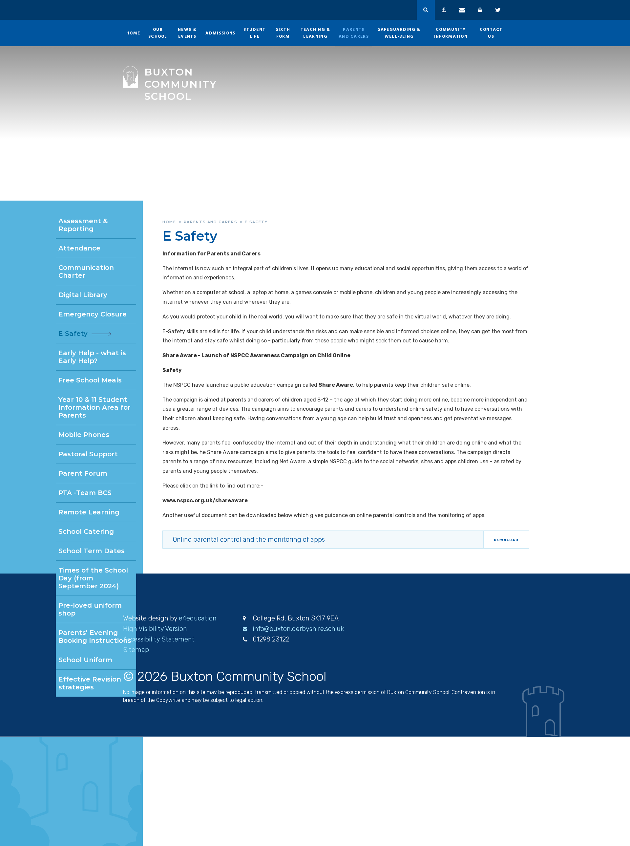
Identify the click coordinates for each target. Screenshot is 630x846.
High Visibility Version (155, 629)
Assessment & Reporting (83, 225)
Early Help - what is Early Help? (92, 357)
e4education (198, 618)
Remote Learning (88, 512)
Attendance (79, 248)
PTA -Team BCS (85, 493)
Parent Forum (82, 473)
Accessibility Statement (159, 639)
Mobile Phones (83, 435)
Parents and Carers (211, 222)
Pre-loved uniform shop (90, 609)
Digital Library (82, 295)
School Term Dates (91, 551)
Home (169, 222)
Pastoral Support (88, 454)
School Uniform (85, 660)
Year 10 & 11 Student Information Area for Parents (94, 407)
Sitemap (136, 650)
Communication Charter (86, 271)
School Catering (86, 531)
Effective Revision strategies (89, 683)
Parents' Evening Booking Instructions (94, 636)
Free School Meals (90, 380)
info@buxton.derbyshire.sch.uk (298, 629)
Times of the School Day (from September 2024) (93, 578)
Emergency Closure (92, 314)
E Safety (256, 222)
